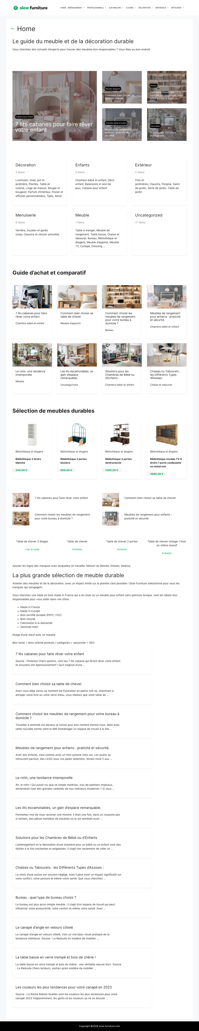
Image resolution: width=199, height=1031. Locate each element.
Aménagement (75, 8)
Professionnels (95, 8)
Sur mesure (115, 8)
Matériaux (160, 8)
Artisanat (176, 8)
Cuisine (129, 8)
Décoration (144, 8)
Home (63, 8)
